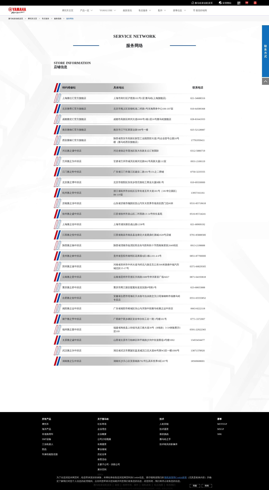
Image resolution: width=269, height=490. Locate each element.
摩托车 (45, 424)
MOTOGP (222, 424)
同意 (195, 486)
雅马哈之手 (165, 439)
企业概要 (102, 434)
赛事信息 (178, 10)
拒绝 (207, 486)
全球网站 (226, 3)
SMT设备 (46, 439)
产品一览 (84, 10)
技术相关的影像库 (169, 444)
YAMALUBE (106, 10)
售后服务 (143, 10)
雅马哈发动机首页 (204, 3)
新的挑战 (164, 434)
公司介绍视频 (104, 439)
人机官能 (164, 424)
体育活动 (102, 459)
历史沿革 (102, 454)
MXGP (220, 429)
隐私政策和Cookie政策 (175, 477)
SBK (219, 434)
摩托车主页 (67, 10)
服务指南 (57, 19)
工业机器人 (47, 444)
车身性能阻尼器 (50, 454)
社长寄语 (102, 424)
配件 (160, 10)
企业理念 (102, 429)
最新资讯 (127, 10)
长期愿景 (102, 444)
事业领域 (102, 449)
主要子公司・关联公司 (109, 464)
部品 (44, 449)
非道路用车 (47, 434)
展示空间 (102, 469)
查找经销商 (201, 10)
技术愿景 (164, 429)
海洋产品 (46, 429)
